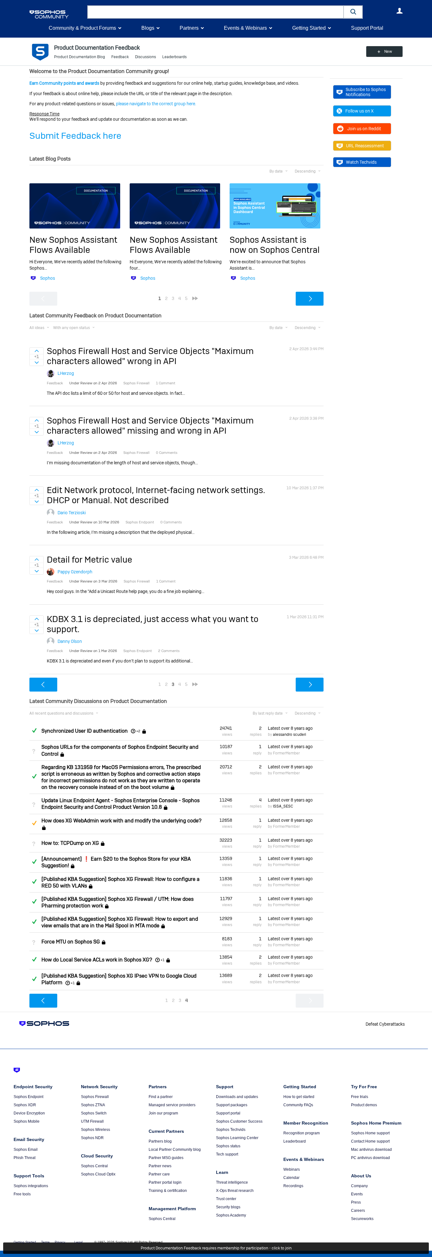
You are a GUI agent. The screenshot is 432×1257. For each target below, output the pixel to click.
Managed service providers (172, 1105)
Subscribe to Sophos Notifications (366, 92)
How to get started (298, 1097)
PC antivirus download (370, 1158)
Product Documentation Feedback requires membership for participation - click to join (216, 1248)
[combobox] (215, 12)
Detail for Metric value (89, 559)
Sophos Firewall (95, 1097)
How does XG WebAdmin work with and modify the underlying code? (121, 820)
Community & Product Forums (82, 28)
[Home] (57, 14)
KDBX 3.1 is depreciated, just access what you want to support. (152, 624)
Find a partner (161, 1097)
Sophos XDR (25, 1105)
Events (357, 1194)
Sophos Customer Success (239, 1121)
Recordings (293, 1186)
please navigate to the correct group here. (156, 104)
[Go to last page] (195, 298)
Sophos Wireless (95, 1129)
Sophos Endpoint (28, 1097)
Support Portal (367, 28)
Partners (189, 28)
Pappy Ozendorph (75, 572)
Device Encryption (29, 1113)
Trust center (226, 1199)
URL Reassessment (365, 146)
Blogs (147, 28)
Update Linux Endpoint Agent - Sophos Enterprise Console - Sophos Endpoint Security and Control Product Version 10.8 (120, 803)
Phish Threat (24, 1158)
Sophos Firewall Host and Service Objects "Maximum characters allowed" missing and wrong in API (150, 425)
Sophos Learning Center (237, 1138)
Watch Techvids (361, 162)
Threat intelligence (232, 1182)
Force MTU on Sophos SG (70, 941)
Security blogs (228, 1207)
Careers (358, 1210)
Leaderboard (294, 1141)
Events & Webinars (245, 28)
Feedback (120, 56)
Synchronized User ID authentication (84, 731)
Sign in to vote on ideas (36, 351)
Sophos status (228, 1146)
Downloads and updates (237, 1097)
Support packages (231, 1105)
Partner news (160, 1166)
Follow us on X (359, 111)
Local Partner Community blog (175, 1149)
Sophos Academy (231, 1215)
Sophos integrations (31, 1186)
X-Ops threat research (235, 1190)
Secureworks (362, 1219)
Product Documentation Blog (79, 56)
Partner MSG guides (166, 1158)
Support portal (228, 1113)
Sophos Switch (94, 1113)
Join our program (163, 1113)
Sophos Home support (370, 1133)
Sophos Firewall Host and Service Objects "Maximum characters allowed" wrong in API (150, 356)
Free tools (22, 1194)
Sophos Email (26, 1149)
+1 (162, 960)
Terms (45, 1242)
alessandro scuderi (289, 734)
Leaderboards (174, 56)
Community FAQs (298, 1105)
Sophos (47, 278)
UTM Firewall (92, 1121)
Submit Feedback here (75, 136)
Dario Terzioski (72, 513)
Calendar (291, 1177)
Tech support (227, 1154)
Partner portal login (165, 1182)
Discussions (145, 56)
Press (356, 1202)
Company (359, 1186)
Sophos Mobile (27, 1121)
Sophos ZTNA (93, 1105)
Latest (290, 728)
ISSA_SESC (283, 806)
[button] (353, 11)
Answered (34, 730)
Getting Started (309, 28)
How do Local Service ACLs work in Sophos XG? (96, 959)
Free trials (359, 1097)
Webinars (291, 1169)
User (399, 11)
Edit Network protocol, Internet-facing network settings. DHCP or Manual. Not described (156, 495)
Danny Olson (70, 641)
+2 (138, 731)
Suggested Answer (34, 823)
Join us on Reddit (364, 128)
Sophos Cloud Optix (98, 1174)
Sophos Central (94, 1166)
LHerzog (66, 373)
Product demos (364, 1105)
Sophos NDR (92, 1138)
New (388, 51)
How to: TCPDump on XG (70, 843)
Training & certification (168, 1190)
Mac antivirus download (371, 1149)
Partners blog (160, 1141)
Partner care (159, 1174)
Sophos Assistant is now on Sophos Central (275, 244)
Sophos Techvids (230, 1129)
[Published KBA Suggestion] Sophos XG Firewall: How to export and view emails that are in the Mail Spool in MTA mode (119, 922)
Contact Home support (370, 1141)
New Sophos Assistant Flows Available (73, 244)
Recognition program (301, 1133)
